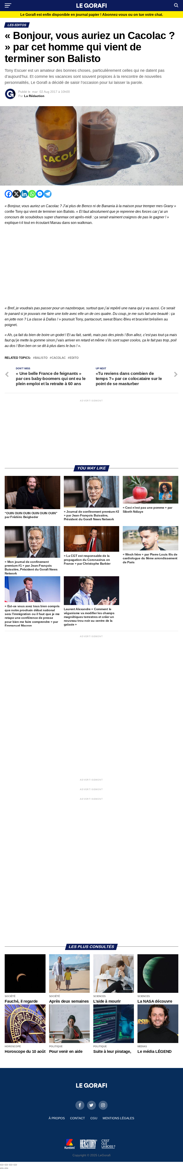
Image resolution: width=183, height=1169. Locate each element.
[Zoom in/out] (15, 1164)
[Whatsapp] (32, 194)
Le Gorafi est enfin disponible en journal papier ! (91, 15)
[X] (16, 194)
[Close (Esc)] (2, 1164)
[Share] (6, 1164)
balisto (41, 358)
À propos (57, 1118)
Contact (77, 1118)
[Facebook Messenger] (40, 194)
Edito (74, 358)
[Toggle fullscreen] (10, 1164)
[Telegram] (48, 194)
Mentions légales (118, 1118)
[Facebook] (8, 194)
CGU (93, 1118)
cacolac (59, 358)
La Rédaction (34, 96)
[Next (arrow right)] (6, 1168)
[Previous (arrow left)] (2, 1168)
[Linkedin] (24, 194)
